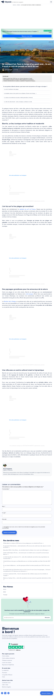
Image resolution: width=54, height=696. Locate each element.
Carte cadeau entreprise (8, 658)
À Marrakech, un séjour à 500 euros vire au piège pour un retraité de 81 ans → (23, 543)
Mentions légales (6, 687)
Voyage (50, 42)
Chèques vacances (7, 660)
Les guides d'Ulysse (7, 674)
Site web (4, 519)
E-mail (4, 512)
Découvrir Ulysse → (47, 693)
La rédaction (5, 670)
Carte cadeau (5, 656)
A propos (4, 672)
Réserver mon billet (27, 36)
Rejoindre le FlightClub (8, 664)
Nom (3, 506)
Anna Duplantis (7, 468)
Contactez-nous (6, 682)
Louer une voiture (6, 662)
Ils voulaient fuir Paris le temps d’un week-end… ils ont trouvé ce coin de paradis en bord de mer (26, 65)
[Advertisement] (27, 17)
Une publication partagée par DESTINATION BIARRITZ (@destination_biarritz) (27, 201)
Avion (4, 589)
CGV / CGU (5, 684)
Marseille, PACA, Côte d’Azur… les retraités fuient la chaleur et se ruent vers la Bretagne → (26, 550)
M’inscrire (47, 617)
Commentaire (6, 489)
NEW (4, 592)
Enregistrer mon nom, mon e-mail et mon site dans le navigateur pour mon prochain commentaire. (23, 527)
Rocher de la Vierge (10, 301)
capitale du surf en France (27, 209)
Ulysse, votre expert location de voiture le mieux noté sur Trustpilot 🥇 (20, 31)
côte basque (29, 294)
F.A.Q (3, 677)
